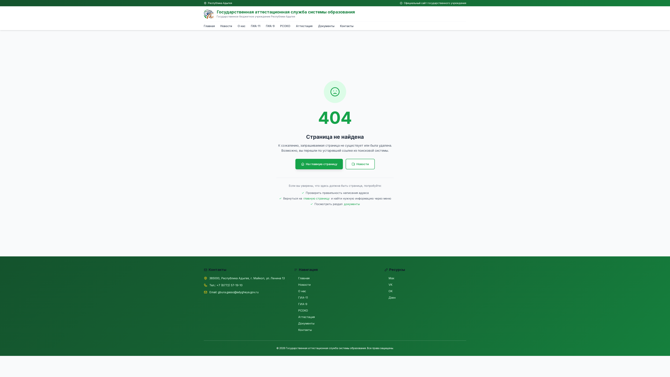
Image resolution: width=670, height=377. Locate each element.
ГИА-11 (255, 26)
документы (352, 204)
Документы (326, 26)
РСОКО (285, 26)
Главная (209, 26)
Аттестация (304, 26)
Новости (226, 26)
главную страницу (316, 198)
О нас (241, 26)
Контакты (346, 26)
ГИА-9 (270, 26)
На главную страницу (321, 164)
